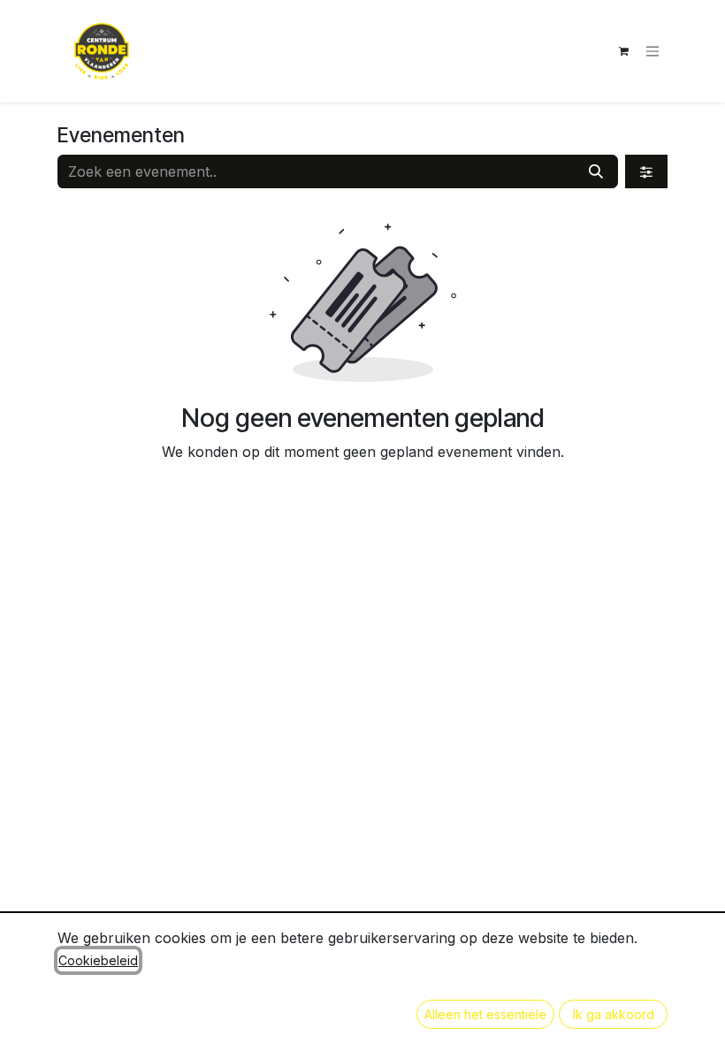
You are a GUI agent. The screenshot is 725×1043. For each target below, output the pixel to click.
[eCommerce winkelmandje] (623, 51)
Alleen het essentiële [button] (485, 1014)
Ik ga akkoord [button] (613, 1014)
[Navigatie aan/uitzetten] (652, 51)
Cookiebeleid (98, 960)
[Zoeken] (596, 171)
